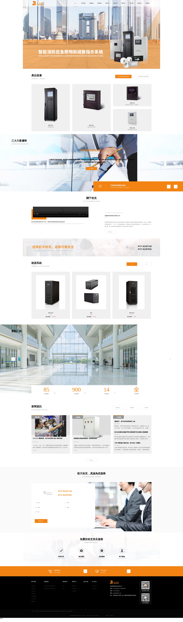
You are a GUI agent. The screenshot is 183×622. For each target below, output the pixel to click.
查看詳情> (35, 450)
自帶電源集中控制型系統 (143, 76)
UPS (132, 264)
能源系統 (100, 3)
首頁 (75, 3)
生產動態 (132, 407)
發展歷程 (33, 591)
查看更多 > (110, 232)
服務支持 (140, 3)
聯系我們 (148, 3)
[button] (168, 33)
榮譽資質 (33, 593)
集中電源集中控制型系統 (123, 76)
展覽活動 (118, 407)
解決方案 (116, 3)
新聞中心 (108, 3)
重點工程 (124, 3)
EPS (146, 264)
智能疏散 (91, 3)
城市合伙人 (94, 585)
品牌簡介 (33, 585)
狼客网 (1, 618)
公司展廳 (33, 598)
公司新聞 (146, 407)
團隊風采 (33, 601)
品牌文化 (33, 588)
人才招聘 (94, 588)
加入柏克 (132, 3)
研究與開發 (33, 596)
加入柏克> (91, 168)
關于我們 (83, 3)
